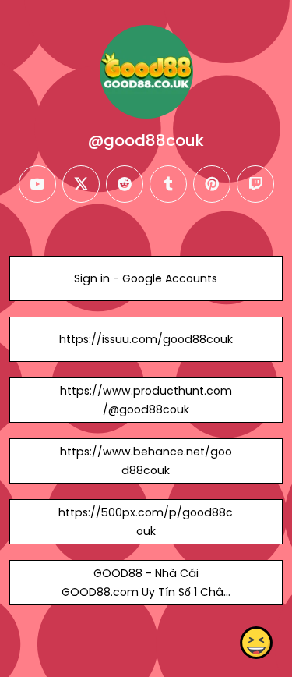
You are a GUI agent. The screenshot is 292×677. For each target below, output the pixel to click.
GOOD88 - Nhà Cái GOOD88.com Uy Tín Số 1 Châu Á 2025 (146, 592)
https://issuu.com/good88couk (146, 339)
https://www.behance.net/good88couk (146, 461)
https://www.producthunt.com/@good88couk (146, 400)
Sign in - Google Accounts (145, 278)
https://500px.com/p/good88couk (145, 522)
